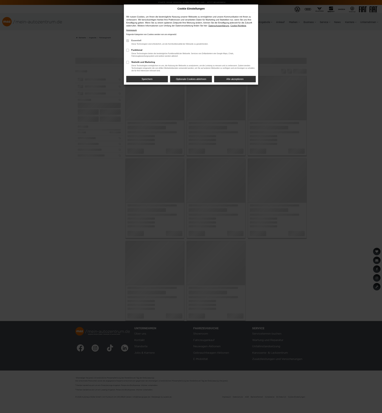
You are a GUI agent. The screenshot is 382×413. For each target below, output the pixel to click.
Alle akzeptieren (235, 79)
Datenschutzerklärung (218, 25)
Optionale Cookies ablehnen (191, 79)
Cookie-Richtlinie (238, 25)
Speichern (147, 79)
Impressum (131, 30)
